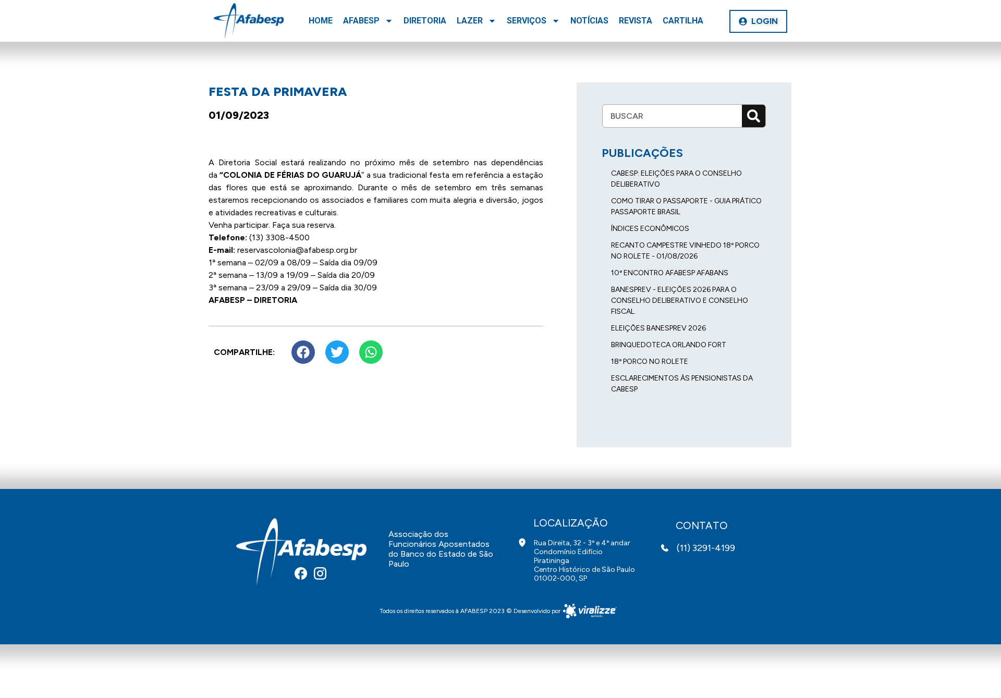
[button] (758, 21)
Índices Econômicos (650, 228)
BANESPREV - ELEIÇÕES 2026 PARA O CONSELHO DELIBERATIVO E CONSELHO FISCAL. (679, 300)
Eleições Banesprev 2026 (658, 328)
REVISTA (635, 21)
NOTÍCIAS (589, 21)
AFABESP (361, 21)
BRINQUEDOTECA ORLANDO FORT (668, 344)
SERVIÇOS (526, 21)
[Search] (753, 116)
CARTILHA (683, 21)
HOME (321, 21)
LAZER (470, 21)
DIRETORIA (425, 21)
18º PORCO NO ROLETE (649, 361)
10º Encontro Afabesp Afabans (669, 272)
